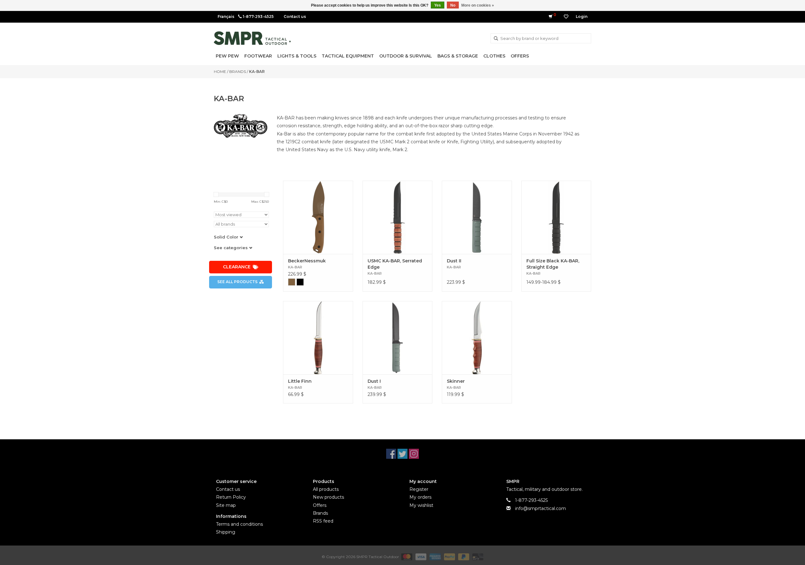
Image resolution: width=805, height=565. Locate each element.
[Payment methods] (406, 556)
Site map (226, 505)
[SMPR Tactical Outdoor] (252, 38)
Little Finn (300, 381)
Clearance (237, 267)
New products (328, 497)
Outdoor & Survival (405, 56)
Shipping (225, 532)
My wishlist (421, 505)
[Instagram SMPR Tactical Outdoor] (414, 454)
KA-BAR (257, 71)
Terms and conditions (239, 524)
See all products (237, 281)
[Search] (496, 38)
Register (418, 489)
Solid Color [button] (227, 236)
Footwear (258, 56)
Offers (520, 56)
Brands (237, 71)
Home (220, 71)
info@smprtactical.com (540, 508)
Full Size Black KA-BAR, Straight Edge (552, 264)
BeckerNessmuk (307, 261)
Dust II (454, 261)
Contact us (295, 16)
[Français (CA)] (226, 16)
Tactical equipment (348, 56)
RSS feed (323, 521)
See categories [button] (231, 247)
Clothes (494, 56)
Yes (437, 5)
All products (326, 489)
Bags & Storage (457, 56)
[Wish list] (566, 16)
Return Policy (231, 497)
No (452, 5)
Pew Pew (227, 56)
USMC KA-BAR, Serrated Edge (395, 264)
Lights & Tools (296, 56)
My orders (420, 497)
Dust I (374, 381)
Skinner (456, 381)
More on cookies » (477, 5)
